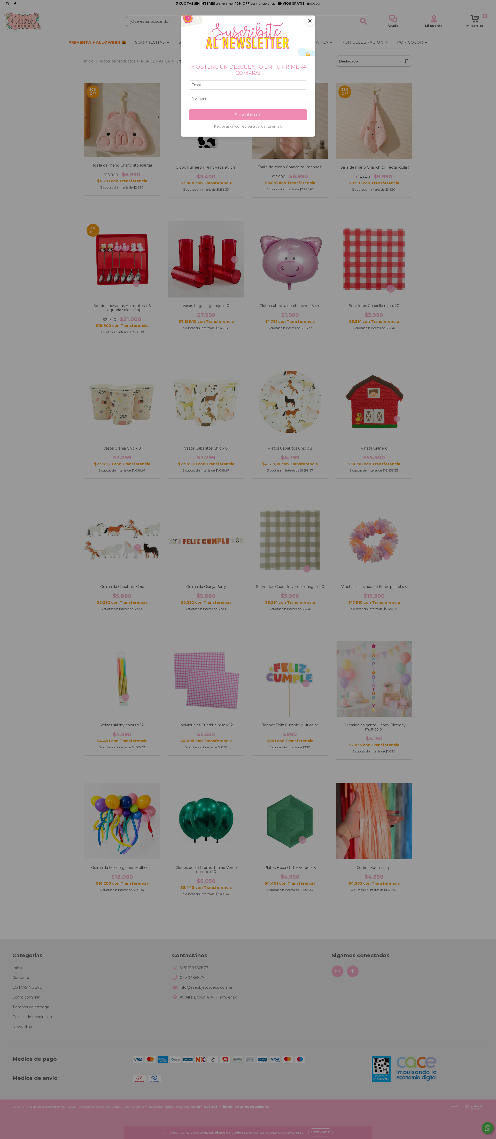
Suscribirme (248, 114)
